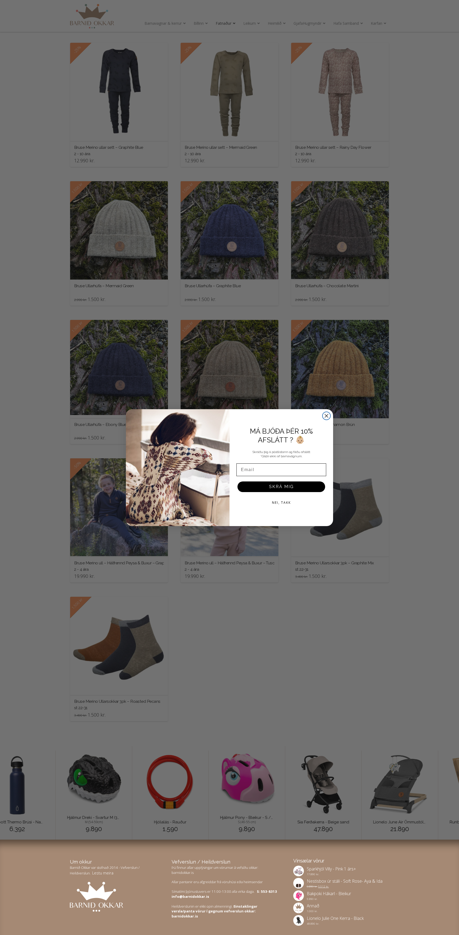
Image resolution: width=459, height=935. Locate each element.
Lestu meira (102, 872)
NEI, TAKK (281, 502)
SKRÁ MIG (281, 486)
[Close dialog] (326, 416)
